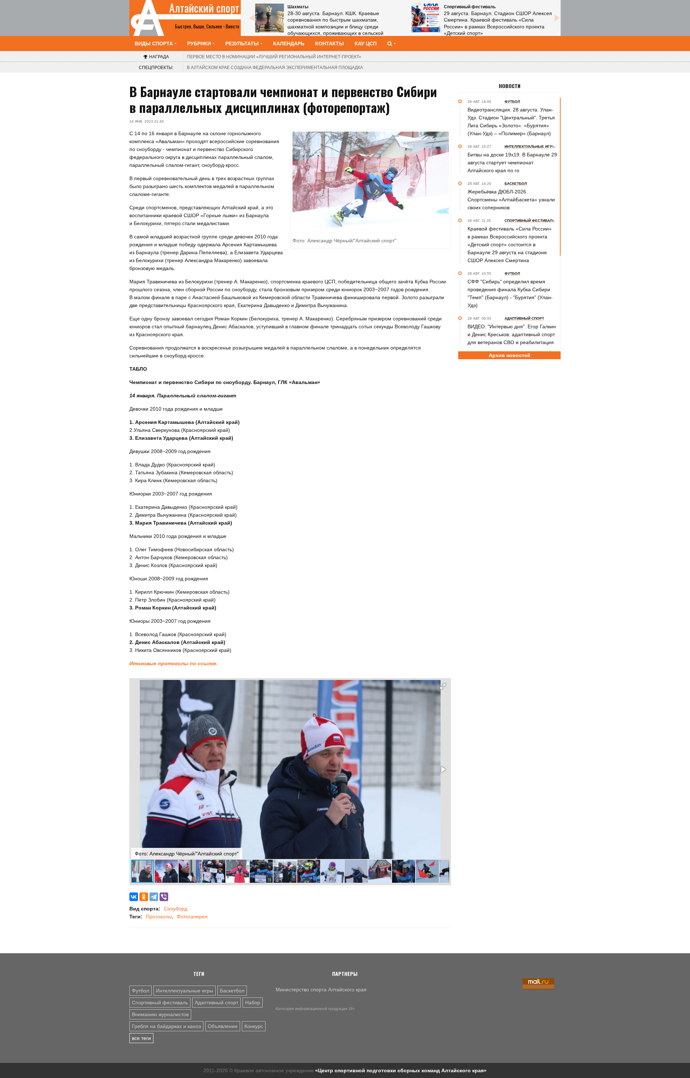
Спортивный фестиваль (160, 1002)
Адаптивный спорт (216, 1002)
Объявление (223, 1026)
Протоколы (159, 916)
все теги (141, 1038)
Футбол (140, 991)
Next (557, 18)
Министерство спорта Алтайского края (321, 989)
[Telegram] (154, 896)
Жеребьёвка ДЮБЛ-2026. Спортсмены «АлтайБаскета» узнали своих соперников (511, 199)
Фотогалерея (192, 916)
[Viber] (164, 896)
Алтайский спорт (204, 8)
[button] (442, 686)
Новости (509, 85)
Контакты (329, 43)
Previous (251, 18)
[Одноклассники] (143, 896)
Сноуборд (175, 909)
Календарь (288, 43)
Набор (252, 1002)
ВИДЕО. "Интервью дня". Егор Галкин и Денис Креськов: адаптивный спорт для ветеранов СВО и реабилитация (512, 334)
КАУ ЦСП (366, 43)
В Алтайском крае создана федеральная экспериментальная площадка (275, 67)
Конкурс (253, 1026)
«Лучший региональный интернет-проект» (274, 56)
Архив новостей (509, 355)
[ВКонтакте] (133, 896)
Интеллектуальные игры (184, 991)
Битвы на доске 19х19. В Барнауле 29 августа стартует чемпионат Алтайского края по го (512, 162)
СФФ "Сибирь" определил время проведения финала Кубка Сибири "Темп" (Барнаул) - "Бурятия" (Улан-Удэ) (510, 293)
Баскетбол (232, 991)
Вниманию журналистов (160, 1014)
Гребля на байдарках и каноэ (166, 1026)
